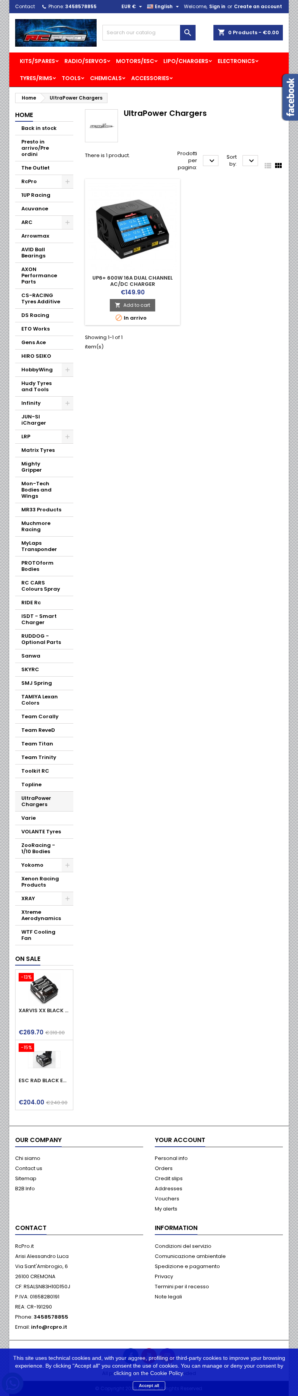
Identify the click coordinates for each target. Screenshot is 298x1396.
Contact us (28, 1168)
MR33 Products (41, 509)
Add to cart (132, 305)
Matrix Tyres (38, 450)
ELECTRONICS (236, 61)
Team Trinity (38, 757)
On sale (27, 958)
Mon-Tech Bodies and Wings (36, 490)
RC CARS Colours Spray (40, 586)
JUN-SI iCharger (33, 420)
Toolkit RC (35, 771)
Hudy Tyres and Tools (36, 386)
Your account (180, 1139)
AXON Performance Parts (39, 275)
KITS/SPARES (37, 61)
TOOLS (71, 78)
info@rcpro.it (49, 1327)
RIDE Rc (31, 602)
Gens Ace (33, 342)
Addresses (168, 1188)
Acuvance (34, 208)
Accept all (149, 1385)
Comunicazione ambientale (190, 1256)
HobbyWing (37, 369)
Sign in (217, 6)
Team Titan (37, 743)
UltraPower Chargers (36, 801)
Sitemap (25, 1178)
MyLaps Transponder (39, 546)
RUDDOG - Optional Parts (41, 639)
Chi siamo (27, 1158)
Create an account (258, 6)
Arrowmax (35, 236)
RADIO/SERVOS (85, 61)
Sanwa (30, 656)
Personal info (171, 1158)
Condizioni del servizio (183, 1246)
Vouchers (167, 1198)
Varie (28, 818)
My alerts (166, 1208)
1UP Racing (35, 195)
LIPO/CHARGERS (185, 61)
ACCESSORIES (150, 78)
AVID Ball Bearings (33, 252)
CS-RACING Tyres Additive (40, 298)
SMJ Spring (36, 683)
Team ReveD (38, 730)
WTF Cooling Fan (38, 935)
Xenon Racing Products (40, 882)
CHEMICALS (106, 78)
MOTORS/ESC (135, 61)
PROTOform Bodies (37, 566)
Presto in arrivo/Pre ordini (35, 148)
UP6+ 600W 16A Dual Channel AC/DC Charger (132, 281)
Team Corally (40, 716)
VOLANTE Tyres (41, 831)
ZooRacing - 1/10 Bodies (38, 848)
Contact (25, 6)
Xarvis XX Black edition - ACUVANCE (44, 1010)
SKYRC (30, 669)
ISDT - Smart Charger (39, 619)
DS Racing (35, 315)
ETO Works (35, 328)
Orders (164, 1168)
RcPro (29, 181)
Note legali (168, 1296)
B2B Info (25, 1188)
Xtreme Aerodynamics (41, 915)
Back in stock (39, 128)
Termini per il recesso (182, 1286)
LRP (25, 436)
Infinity (31, 403)
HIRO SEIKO (36, 356)
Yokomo (32, 865)
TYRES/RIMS (36, 78)
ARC (27, 222)
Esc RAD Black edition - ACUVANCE (44, 1080)
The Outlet (35, 167)
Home (24, 114)
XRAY (28, 898)
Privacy (164, 1276)
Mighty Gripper (31, 467)
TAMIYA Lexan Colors (39, 700)
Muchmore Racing (35, 526)
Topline (31, 784)
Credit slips (169, 1178)
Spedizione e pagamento (187, 1266)
